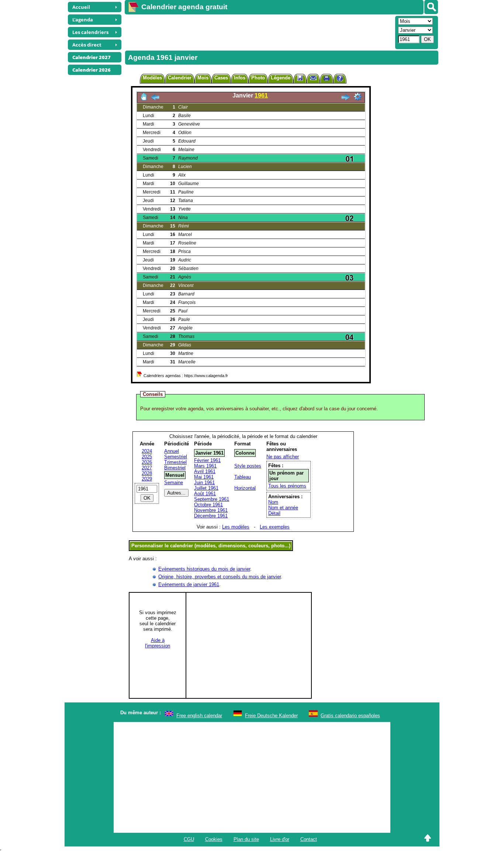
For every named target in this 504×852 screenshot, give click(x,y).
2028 (147, 473)
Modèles (152, 78)
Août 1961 (205, 493)
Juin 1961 (204, 482)
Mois (202, 78)
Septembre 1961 (211, 499)
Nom (273, 502)
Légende (280, 78)
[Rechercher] (431, 7)
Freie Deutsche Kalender (271, 715)
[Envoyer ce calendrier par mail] (313, 77)
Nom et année (283, 507)
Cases (221, 78)
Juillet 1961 (206, 488)
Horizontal (245, 488)
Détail (274, 513)
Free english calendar (199, 715)
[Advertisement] (259, 31)
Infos (239, 78)
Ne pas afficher (282, 456)
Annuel (171, 451)
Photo (258, 78)
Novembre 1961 (211, 510)
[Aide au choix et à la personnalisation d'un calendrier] (340, 79)
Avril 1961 (204, 471)
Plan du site (246, 839)
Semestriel (175, 456)
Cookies (213, 839)
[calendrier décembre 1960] (155, 99)
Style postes (247, 466)
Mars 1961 (205, 466)
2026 (147, 462)
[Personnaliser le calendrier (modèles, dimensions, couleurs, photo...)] (357, 96)
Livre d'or (279, 839)
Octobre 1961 (208, 504)
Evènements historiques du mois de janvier (204, 569)
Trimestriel (175, 462)
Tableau (242, 477)
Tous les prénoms (287, 486)
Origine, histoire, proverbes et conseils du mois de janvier (219, 576)
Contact (308, 839)
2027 (147, 468)
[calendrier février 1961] (345, 99)
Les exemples (275, 527)
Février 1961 (207, 460)
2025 (147, 456)
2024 (147, 451)
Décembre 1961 (211, 516)
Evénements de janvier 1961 (188, 584)
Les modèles (235, 527)
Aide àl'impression (157, 643)
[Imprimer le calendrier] (326, 79)
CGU (189, 839)
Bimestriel (175, 468)
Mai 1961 (204, 477)
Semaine (173, 482)
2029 (147, 479)
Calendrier (179, 78)
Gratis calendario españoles (350, 715)
